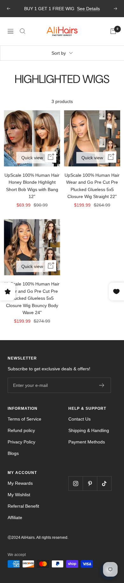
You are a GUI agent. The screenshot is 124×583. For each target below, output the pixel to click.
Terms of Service (24, 419)
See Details (88, 8)
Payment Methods (86, 441)
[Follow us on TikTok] (104, 483)
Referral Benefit (23, 506)
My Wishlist (19, 494)
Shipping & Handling (88, 430)
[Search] (22, 31)
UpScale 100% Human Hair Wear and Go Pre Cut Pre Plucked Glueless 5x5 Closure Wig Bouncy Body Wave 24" (31, 298)
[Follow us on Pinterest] (90, 483)
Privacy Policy (21, 441)
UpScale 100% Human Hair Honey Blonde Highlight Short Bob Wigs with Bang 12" (31, 186)
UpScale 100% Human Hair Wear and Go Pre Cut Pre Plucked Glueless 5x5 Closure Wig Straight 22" (92, 186)
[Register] (102, 385)
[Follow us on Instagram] (75, 483)
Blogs (13, 453)
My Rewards (20, 483)
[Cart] (113, 31)
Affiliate (15, 517)
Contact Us (79, 419)
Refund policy (21, 430)
